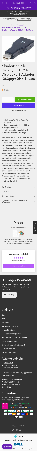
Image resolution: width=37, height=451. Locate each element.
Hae (3, 315)
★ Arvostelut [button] (35, 227)
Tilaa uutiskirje (9, 295)
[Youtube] (20, 430)
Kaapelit (21, 25)
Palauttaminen (9, 192)
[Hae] (6, 3)
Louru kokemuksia (8, 349)
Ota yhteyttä (6, 323)
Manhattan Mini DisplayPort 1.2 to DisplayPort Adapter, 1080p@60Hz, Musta (17, 28)
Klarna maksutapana (9, 341)
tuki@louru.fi (8, 363)
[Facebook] (13, 430)
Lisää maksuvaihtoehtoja (18, 110)
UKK (3, 319)
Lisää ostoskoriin (26, 100)
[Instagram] (17, 430)
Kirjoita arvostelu (18, 266)
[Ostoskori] (34, 3)
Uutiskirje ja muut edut (10, 326)
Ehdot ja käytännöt (18, 426)
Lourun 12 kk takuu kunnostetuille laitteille (16, 201)
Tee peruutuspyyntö (9, 352)
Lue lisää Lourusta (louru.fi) (12, 334)
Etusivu (13, 25)
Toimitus (8, 187)
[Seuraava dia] (35, 13)
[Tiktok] (23, 430)
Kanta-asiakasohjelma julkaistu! (13, 345)
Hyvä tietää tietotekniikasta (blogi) (14, 337)
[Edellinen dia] (2, 13)
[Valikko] (2, 3)
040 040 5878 (12, 365)
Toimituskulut (9, 196)
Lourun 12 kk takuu (8, 330)
